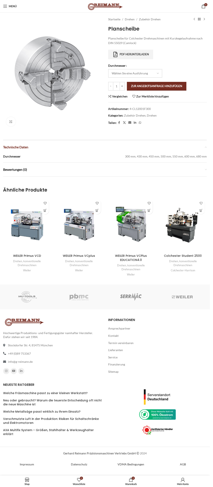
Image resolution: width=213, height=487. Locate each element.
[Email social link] (130, 122)
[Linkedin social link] (135, 122)
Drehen (130, 19)
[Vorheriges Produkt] (194, 19)
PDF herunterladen (134, 54)
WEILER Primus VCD (27, 256)
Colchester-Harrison (183, 270)
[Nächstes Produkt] (204, 19)
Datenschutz (79, 464)
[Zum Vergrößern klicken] (11, 121)
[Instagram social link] (6, 371)
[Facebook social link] (119, 122)
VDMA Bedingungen (131, 464)
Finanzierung (116, 364)
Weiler (27, 270)
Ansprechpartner (119, 328)
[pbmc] (79, 297)
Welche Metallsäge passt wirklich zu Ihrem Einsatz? (41, 412)
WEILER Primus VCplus (79, 256)
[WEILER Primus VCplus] (79, 225)
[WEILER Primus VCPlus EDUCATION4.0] (131, 225)
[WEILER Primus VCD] (27, 225)
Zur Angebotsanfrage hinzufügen (156, 86)
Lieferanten (115, 350)
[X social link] (124, 122)
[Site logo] (105, 6)
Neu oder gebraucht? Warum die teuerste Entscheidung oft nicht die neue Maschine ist (52, 402)
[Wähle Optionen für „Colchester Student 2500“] (201, 210)
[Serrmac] (130, 297)
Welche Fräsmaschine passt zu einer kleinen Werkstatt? (45, 393)
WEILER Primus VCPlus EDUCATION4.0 (131, 258)
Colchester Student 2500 (183, 256)
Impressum (27, 464)
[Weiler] (182, 297)
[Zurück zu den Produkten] (199, 19)
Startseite (114, 19)
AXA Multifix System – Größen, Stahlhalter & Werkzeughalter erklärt (48, 432)
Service (113, 357)
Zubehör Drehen (150, 19)
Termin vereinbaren (121, 343)
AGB (183, 464)
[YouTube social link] (14, 371)
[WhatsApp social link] (139, 122)
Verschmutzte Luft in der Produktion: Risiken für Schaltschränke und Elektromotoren (51, 421)
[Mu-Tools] (27, 297)
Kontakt (113, 335)
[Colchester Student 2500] (183, 225)
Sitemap (113, 371)
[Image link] (157, 396)
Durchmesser (117, 65)
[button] (45, 210)
